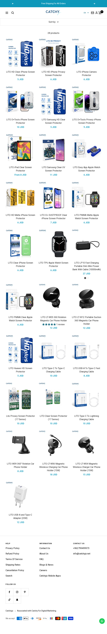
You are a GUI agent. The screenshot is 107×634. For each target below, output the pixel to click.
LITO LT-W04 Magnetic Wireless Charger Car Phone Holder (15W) (86, 467)
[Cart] (100, 12)
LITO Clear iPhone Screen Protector (20, 264)
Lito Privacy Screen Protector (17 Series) (20, 418)
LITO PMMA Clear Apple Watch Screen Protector (20, 319)
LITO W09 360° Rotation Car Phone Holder (20, 465)
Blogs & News (46, 564)
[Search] (12, 13)
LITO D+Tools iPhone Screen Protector (20, 121)
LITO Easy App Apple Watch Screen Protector (86, 169)
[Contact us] (102, 621)
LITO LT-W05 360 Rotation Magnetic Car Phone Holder (53, 319)
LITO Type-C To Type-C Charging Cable (53, 370)
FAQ (41, 559)
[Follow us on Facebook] (9, 592)
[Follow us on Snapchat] (17, 600)
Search (9, 575)
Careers (43, 570)
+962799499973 (81, 548)
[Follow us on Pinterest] (25, 592)
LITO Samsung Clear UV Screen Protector (53, 169)
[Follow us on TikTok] (9, 600)
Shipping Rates (13, 564)
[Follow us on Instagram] (17, 592)
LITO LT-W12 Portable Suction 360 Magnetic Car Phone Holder (86, 320)
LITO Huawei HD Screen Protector (20, 370)
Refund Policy (12, 553)
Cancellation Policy (15, 570)
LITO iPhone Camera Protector (86, 74)
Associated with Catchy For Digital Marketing (36, 611)
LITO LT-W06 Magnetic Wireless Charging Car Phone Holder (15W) (53, 467)
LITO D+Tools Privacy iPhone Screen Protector (86, 121)
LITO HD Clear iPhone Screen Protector (20, 74)
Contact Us (44, 548)
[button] (86, 13)
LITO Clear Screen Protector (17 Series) (53, 418)
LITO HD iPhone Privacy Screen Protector (53, 74)
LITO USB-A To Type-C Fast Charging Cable (86, 370)
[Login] (96, 13)
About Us (43, 553)
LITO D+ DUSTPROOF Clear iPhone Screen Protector (53, 217)
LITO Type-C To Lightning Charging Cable (86, 418)
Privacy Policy (13, 548)
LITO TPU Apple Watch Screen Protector (53, 264)
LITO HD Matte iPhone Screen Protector (20, 217)
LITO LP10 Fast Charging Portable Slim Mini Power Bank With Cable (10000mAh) (86, 266)
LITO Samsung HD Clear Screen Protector (53, 121)
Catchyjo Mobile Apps (50, 575)
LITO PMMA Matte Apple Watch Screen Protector (86, 217)
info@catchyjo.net (81, 553)
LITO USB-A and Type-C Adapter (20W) (20, 516)
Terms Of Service (14, 559)
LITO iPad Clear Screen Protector (20, 169)
